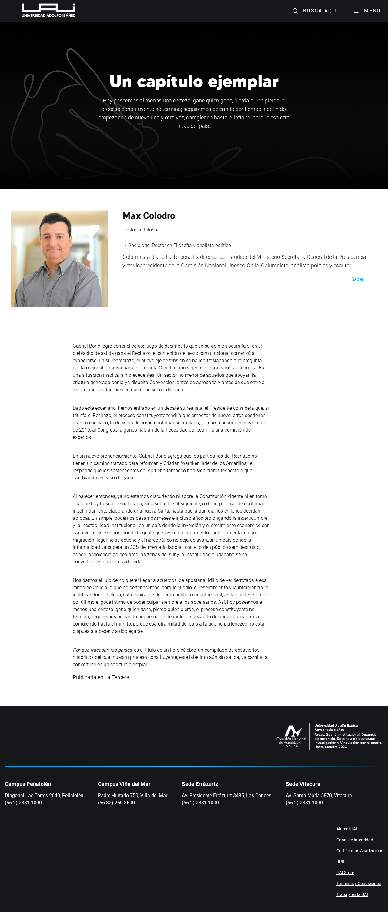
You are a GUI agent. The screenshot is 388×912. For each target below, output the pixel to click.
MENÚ (372, 11)
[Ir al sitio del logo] (77, 11)
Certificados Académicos (359, 850)
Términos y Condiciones (358, 883)
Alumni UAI (346, 829)
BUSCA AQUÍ (320, 11)
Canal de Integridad (354, 839)
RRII (340, 861)
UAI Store (345, 872)
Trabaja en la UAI (352, 894)
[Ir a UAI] (38, 11)
